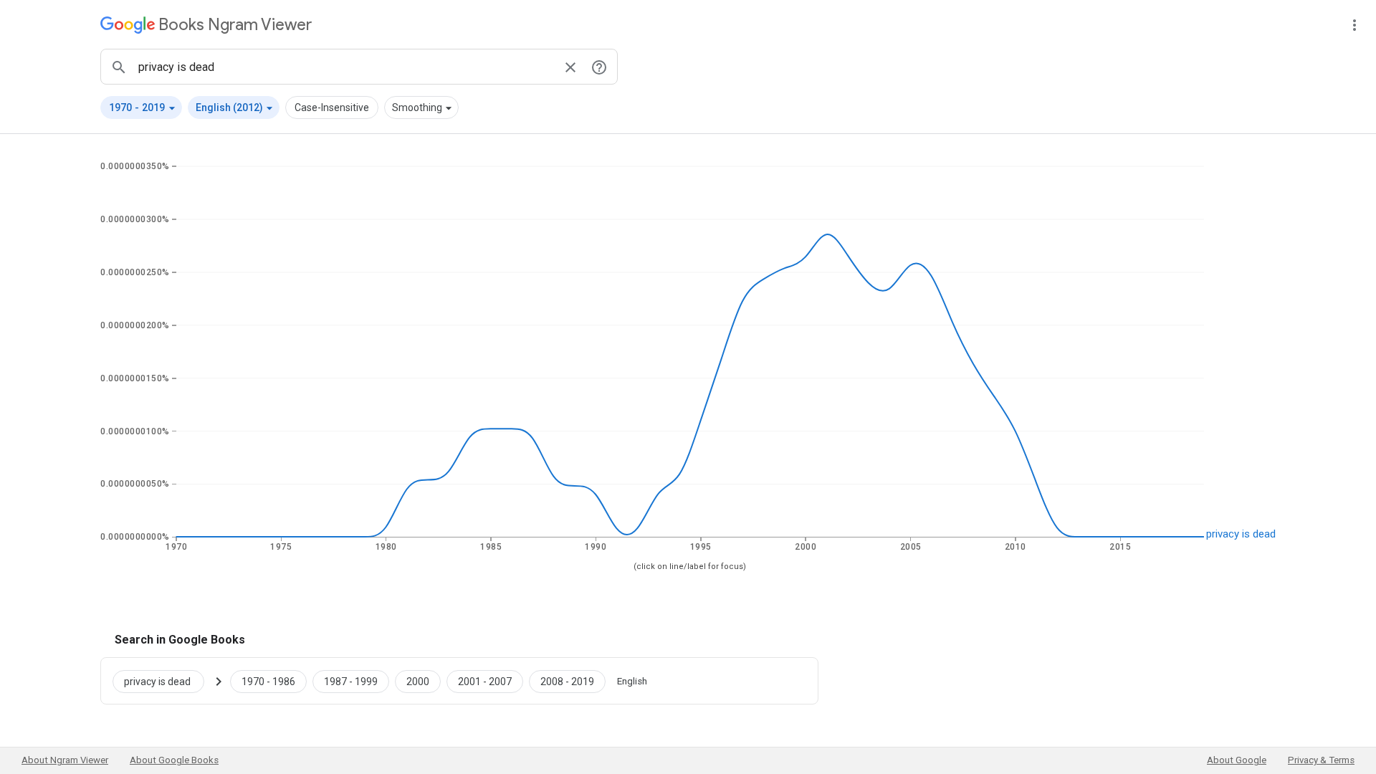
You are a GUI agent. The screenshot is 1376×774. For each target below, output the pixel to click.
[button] (141, 107)
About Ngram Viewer (65, 760)
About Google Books (174, 760)
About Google (1236, 760)
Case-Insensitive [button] (332, 107)
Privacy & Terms (1321, 760)
